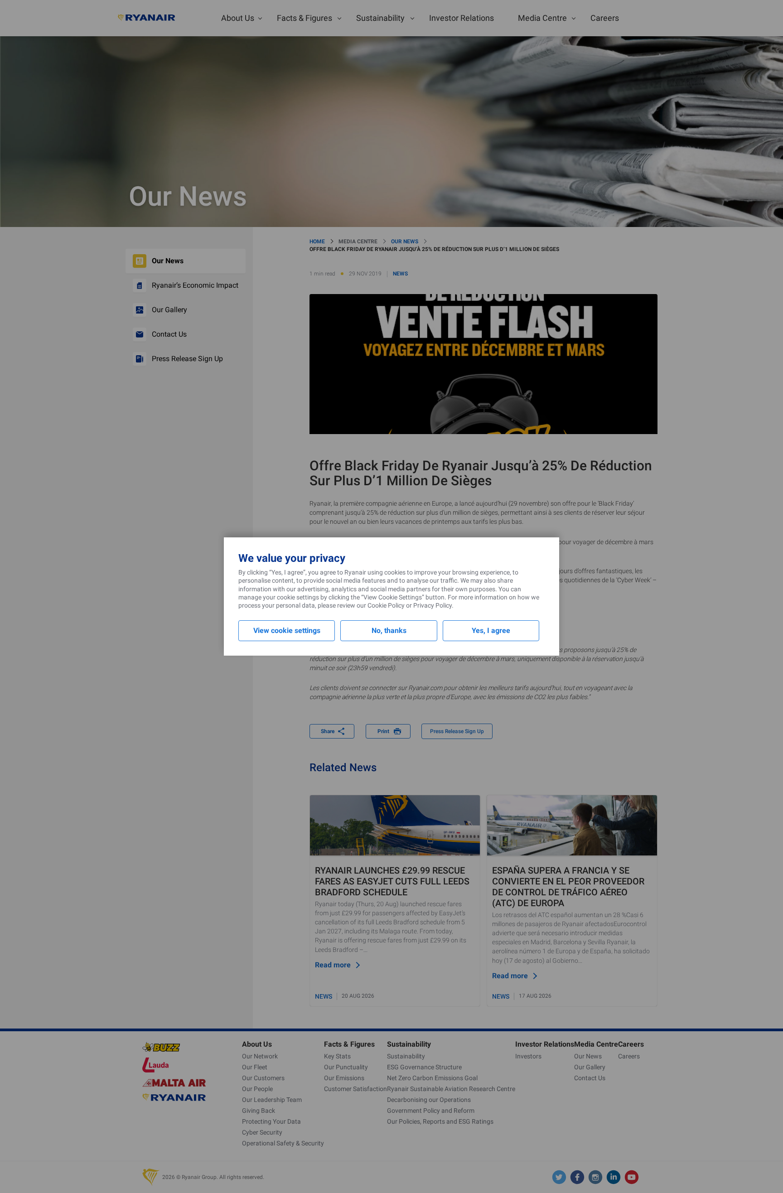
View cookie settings (286, 630)
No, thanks (389, 630)
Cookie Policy (386, 605)
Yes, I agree (491, 630)
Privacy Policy (432, 605)
